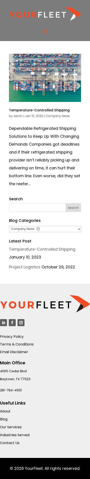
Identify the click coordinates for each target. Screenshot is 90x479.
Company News (58, 116)
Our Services (11, 427)
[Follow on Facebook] (12, 322)
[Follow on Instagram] (20, 322)
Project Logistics (24, 267)
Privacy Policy (12, 336)
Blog (3, 419)
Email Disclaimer (14, 351)
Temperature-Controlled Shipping (39, 110)
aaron (18, 116)
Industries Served (14, 434)
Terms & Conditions (17, 344)
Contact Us (9, 442)
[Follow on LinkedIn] (3, 322)
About (5, 411)
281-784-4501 (11, 390)
